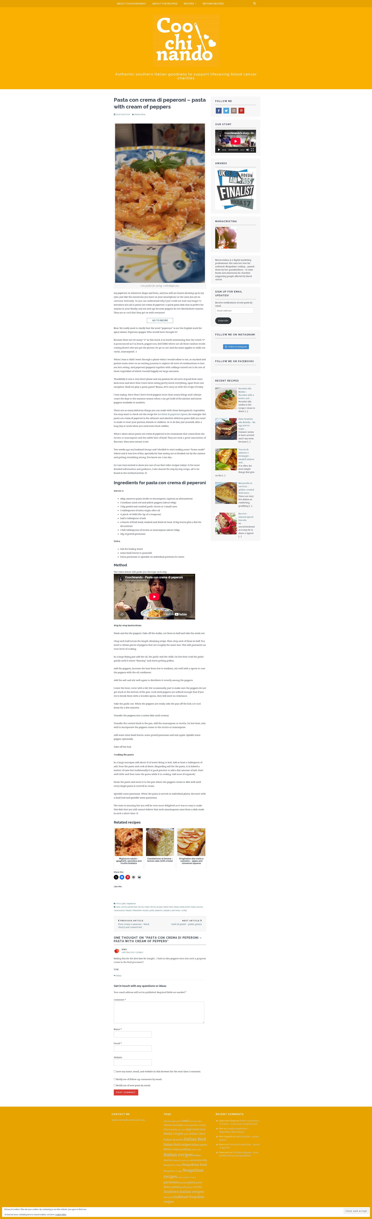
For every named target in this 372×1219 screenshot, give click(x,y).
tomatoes (168, 1197)
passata (183, 1182)
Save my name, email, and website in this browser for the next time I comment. (158, 1071)
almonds (167, 1121)
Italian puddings (181, 1149)
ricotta (184, 910)
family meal (198, 1129)
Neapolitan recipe (173, 1170)
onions (186, 1177)
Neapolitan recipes (141, 910)
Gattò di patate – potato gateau (186, 922)
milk (191, 1160)
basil (118, 907)
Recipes (189, 3)
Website (118, 1057)
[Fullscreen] (252, 149)
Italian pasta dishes (182, 907)
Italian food (168, 907)
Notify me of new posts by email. (133, 1085)
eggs (189, 1129)
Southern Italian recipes (184, 1191)
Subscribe (223, 320)
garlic (186, 1134)
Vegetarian (131, 903)
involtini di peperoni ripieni (172, 414)
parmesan (171, 1182)
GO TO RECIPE (160, 320)
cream (202, 1125)
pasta (152, 910)
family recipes (157, 907)
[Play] (219, 149)
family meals (144, 907)
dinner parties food (129, 907)
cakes (199, 1121)
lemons (176, 1160)
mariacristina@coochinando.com (128, 1120)
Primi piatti (121, 903)
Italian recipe (196, 1150)
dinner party (170, 1129)
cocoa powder (191, 1125)
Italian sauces (197, 907)
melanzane (185, 1160)
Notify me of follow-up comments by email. (139, 1079)
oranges (193, 1177)
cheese (167, 1125)
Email (118, 1043)
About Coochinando (131, 3)
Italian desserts (173, 1139)
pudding (176, 1187)
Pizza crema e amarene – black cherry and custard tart (133, 924)
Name (118, 1029)
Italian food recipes (177, 1144)
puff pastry (187, 1187)
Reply (118, 976)
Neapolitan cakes (172, 1164)
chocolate (177, 1125)
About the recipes (164, 3)
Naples (129, 910)
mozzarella (200, 1160)
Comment (120, 999)
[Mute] (247, 149)
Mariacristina (139, 114)
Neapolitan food (194, 1164)
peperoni (159, 910)
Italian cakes (197, 1133)
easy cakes (181, 1130)
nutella (180, 1177)
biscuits (193, 1121)
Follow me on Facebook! (234, 361)
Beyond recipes (213, 3)
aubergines (176, 1121)
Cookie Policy (60, 1214)
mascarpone (119, 910)
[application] (235, 141)
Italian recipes (178, 1155)
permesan (176, 910)
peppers (167, 910)
